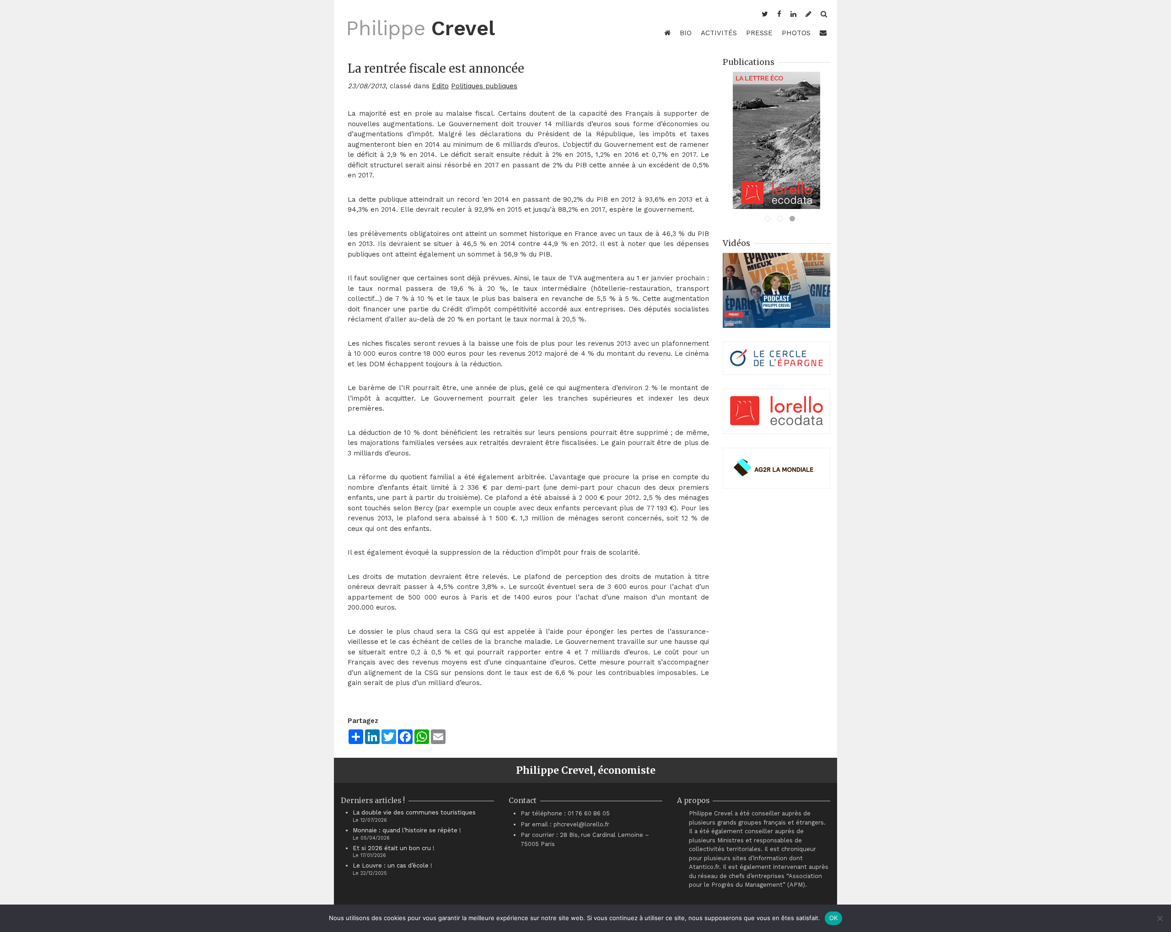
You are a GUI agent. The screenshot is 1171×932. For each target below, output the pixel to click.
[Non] (1159, 918)
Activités (719, 33)
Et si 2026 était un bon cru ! (394, 848)
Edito (440, 86)
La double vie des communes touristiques (414, 812)
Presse (759, 33)
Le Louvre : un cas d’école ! (392, 865)
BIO (686, 33)
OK (833, 917)
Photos (796, 33)
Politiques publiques (484, 86)
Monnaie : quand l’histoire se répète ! (407, 830)
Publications (748, 62)
